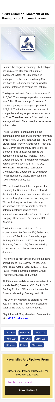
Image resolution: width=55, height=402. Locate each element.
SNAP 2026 (41, 339)
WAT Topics (37, 345)
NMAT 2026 (11, 339)
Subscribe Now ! (27, 390)
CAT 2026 (10, 332)
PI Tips (23, 345)
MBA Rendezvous (18, 318)
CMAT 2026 (40, 332)
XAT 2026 (26, 339)
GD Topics (10, 345)
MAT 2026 (24, 332)
